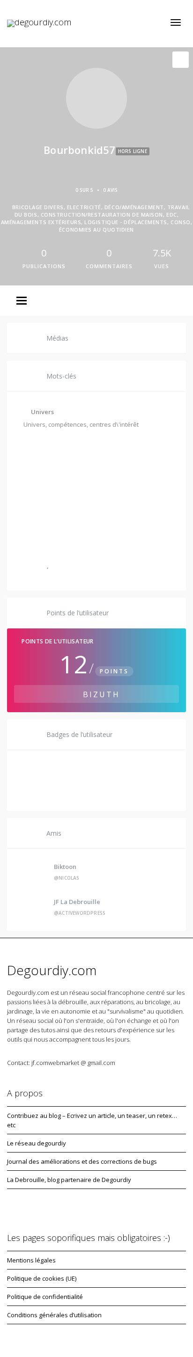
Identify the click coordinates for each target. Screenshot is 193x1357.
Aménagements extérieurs (94, 517)
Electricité (107, 444)
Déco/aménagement (59, 468)
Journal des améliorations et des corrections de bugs (82, 1161)
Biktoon (65, 866)
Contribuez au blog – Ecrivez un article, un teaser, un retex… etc (92, 1120)
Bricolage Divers (53, 444)
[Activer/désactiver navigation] (175, 22)
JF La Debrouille (77, 901)
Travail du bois (126, 468)
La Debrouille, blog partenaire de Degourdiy (69, 1179)
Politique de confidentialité (45, 1296)
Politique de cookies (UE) (41, 1278)
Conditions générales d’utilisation (54, 1315)
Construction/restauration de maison (84, 493)
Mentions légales (31, 1260)
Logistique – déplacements (69, 541)
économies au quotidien (86, 566)
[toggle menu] (21, 301)
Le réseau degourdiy (36, 1143)
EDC (34, 517)
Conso (38, 566)
